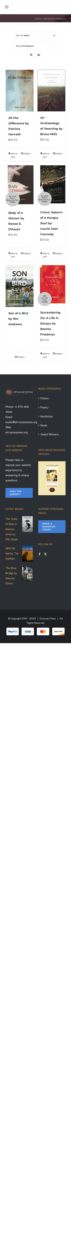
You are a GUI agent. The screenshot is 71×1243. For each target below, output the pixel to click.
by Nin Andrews (18, 319)
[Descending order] (54, 35)
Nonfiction (49, 18)
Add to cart (14, 155)
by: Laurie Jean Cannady (51, 223)
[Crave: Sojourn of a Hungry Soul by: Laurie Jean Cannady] (51, 185)
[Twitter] (45, 554)
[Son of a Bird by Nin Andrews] (19, 286)
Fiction (44, 398)
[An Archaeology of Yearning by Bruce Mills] (51, 90)
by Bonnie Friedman (50, 323)
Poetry (44, 407)
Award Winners (49, 434)
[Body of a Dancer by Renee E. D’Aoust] (19, 186)
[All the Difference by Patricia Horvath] (19, 91)
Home (38, 18)
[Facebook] (39, 554)
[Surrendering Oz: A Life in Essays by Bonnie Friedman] (51, 285)
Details (27, 153)
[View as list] (38, 54)
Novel (43, 425)
